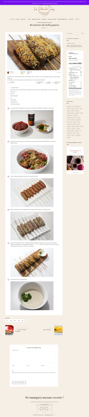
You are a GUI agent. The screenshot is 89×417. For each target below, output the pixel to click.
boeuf (68, 110)
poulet (77, 130)
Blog (29, 19)
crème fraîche (70, 117)
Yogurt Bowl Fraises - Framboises (19, 330)
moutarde (69, 124)
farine (68, 119)
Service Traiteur (36, 19)
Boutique (43, 19)
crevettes (75, 115)
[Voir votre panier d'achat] (76, 19)
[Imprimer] (57, 72)
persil (82, 126)
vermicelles (78, 135)
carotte (77, 110)
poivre (68, 128)
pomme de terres (70, 130)
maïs (78, 121)
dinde (79, 117)
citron (81, 113)
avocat (68, 108)
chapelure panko (70, 113)
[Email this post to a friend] (22, 320)
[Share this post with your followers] (11, 320)
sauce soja (69, 133)
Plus (81, 46)
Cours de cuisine (52, 19)
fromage (72, 119)
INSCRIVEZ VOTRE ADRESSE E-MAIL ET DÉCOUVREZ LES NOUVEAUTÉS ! (44, 401)
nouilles (74, 124)
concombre (69, 115)
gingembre (78, 119)
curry (75, 117)
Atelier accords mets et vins (44, 22)
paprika (77, 126)
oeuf (78, 124)
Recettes (23, 19)
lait (71, 121)
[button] (60, 72)
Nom (13, 365)
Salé (22, 73)
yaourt (68, 137)
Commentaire (15, 350)
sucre (74, 133)
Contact (71, 19)
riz (80, 130)
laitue (75, 121)
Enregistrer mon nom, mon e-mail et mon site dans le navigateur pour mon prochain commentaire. (33, 372)
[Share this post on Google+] (19, 320)
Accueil (17, 19)
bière (81, 108)
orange (73, 126)
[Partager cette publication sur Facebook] (7, 320)
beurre (77, 108)
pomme (77, 128)
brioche (72, 110)
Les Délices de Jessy (14, 73)
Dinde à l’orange (48, 330)
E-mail (28, 365)
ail (72, 106)
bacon (73, 108)
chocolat (77, 113)
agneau (68, 106)
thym (78, 133)
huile (68, 121)
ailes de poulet (77, 106)
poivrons (73, 128)
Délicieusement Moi (63, 19)
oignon (68, 126)
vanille (73, 135)
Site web (42, 365)
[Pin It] (15, 320)
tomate (68, 135)
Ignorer (55, 3)
